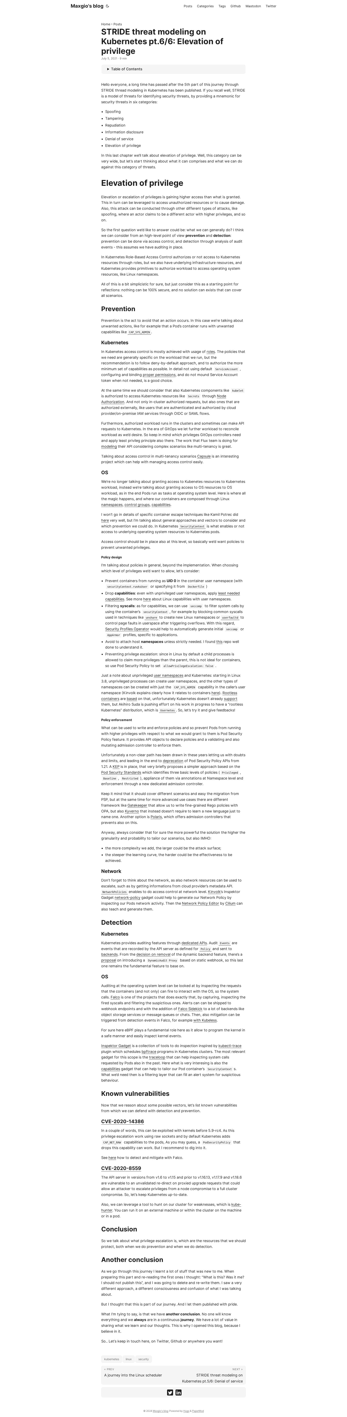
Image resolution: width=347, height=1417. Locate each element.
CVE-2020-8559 (121, 1168)
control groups (137, 505)
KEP (116, 766)
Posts (117, 24)
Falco (115, 997)
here (105, 520)
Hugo (186, 1410)
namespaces (111, 505)
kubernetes (111, 1359)
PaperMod (198, 1410)
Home (105, 24)
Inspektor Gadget (116, 1046)
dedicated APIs (194, 943)
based (132, 699)
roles (211, 351)
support (230, 699)
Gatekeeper (137, 805)
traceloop (157, 1057)
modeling (109, 446)
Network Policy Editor (200, 903)
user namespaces (168, 675)
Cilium (230, 903)
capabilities (161, 505)
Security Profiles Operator (127, 629)
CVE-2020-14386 (122, 1121)
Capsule (204, 456)
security (143, 1359)
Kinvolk (214, 892)
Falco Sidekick (190, 1009)
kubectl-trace (229, 1046)
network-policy (127, 897)
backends (109, 954)
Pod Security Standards (121, 772)
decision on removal (153, 954)
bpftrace (149, 1051)
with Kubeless (205, 1020)
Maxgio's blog (87, 6)
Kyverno (132, 811)
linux (129, 1359)
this (219, 642)
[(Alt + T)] (107, 6)
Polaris (156, 817)
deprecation (173, 761)
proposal (108, 960)
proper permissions (159, 375)
